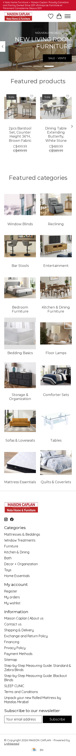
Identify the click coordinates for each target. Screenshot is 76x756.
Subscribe (57, 719)
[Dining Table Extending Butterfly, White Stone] (56, 108)
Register (10, 591)
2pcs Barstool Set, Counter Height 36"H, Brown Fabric (20, 134)
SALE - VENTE (57, 58)
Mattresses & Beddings (22, 534)
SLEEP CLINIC (14, 686)
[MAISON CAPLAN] (18, 16)
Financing (11, 642)
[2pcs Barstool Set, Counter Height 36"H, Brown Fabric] (20, 108)
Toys (7, 570)
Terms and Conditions (21, 692)
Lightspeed (11, 743)
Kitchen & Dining (16, 552)
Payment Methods (18, 654)
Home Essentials (17, 576)
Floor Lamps (56, 353)
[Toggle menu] (67, 16)
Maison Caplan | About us (23, 618)
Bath (8, 558)
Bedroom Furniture (20, 309)
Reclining (56, 224)
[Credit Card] (34, 750)
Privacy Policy (15, 648)
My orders (12, 597)
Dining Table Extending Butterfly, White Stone (56, 134)
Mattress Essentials (20, 482)
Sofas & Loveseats (20, 440)
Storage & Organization (20, 397)
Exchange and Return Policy (26, 636)
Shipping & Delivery (19, 630)
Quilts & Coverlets (56, 482)
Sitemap (10, 660)
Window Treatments (19, 540)
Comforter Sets (56, 395)
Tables (55, 440)
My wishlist (12, 603)
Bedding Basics (20, 353)
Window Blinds (20, 224)
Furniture (11, 546)
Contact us (13, 624)
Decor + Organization (21, 564)
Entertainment (56, 266)
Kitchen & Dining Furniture (56, 309)
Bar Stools (20, 266)
